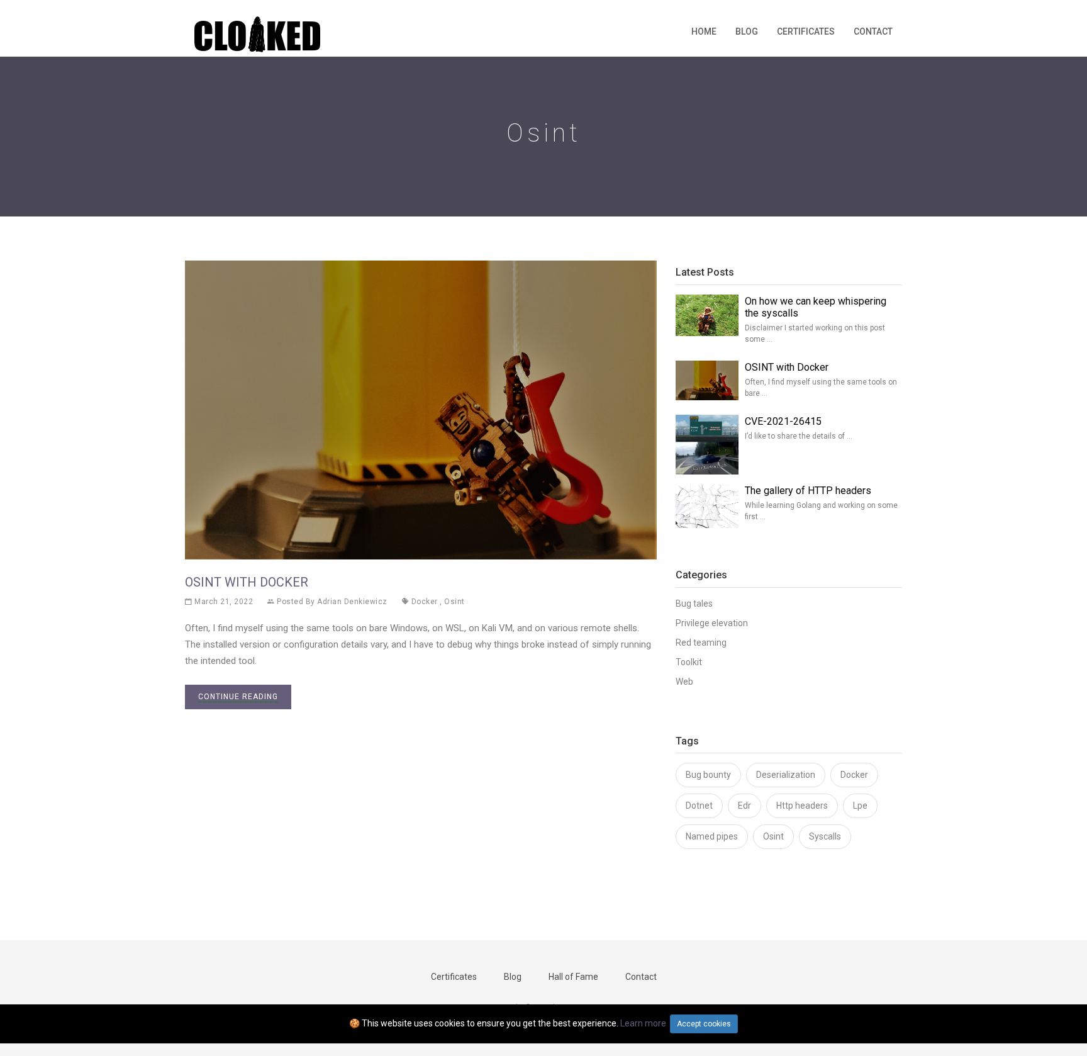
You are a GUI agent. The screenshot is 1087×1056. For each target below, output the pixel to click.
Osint (454, 601)
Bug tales (694, 603)
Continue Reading (238, 696)
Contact (873, 31)
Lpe (860, 805)
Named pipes (712, 836)
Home (703, 31)
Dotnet (699, 805)
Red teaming (701, 643)
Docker (424, 601)
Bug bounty (708, 775)
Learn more (643, 1023)
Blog (746, 31)
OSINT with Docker (246, 582)
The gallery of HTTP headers (808, 491)
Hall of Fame (573, 977)
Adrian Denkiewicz (352, 601)
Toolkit (689, 662)
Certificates (806, 31)
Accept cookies (704, 1023)
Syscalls (825, 836)
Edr (744, 805)
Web (684, 682)
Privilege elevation (712, 623)
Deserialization (785, 775)
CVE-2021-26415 (783, 421)
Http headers (802, 805)
